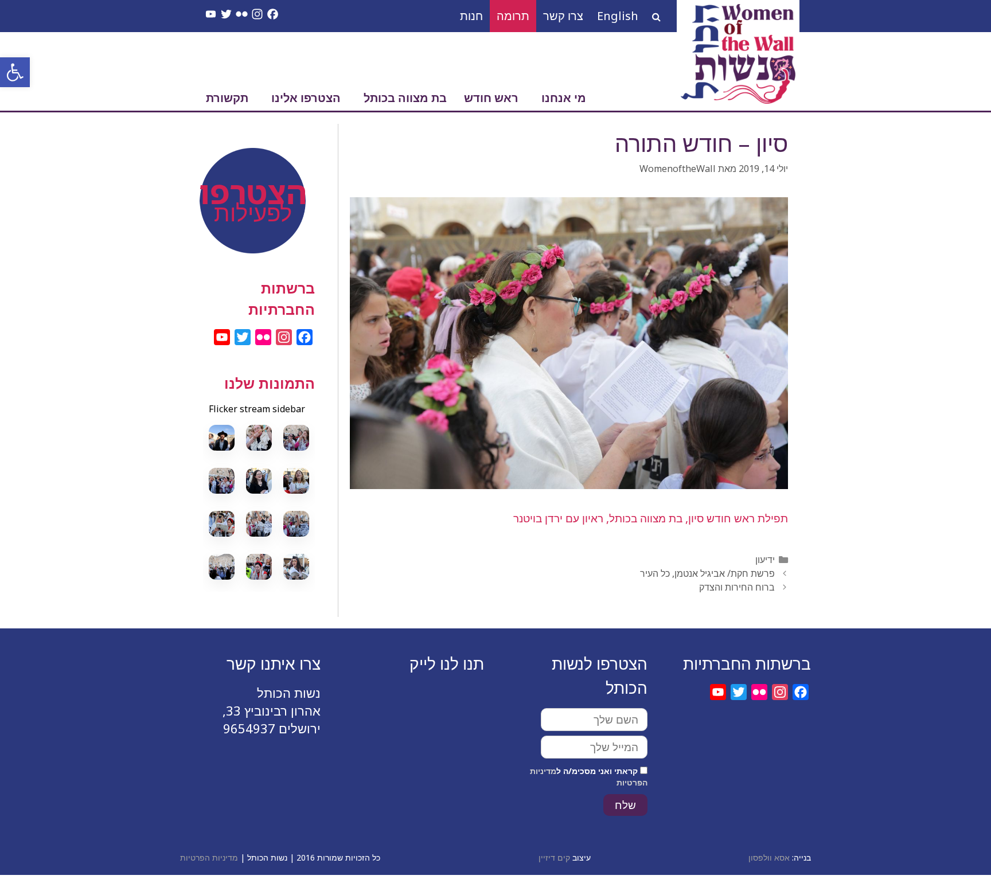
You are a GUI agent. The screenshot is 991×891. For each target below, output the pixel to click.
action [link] (259, 179)
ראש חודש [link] (491, 97)
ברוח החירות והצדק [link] (737, 587)
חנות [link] (471, 16)
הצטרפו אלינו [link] (306, 97)
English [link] (617, 16)
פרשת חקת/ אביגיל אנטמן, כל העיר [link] (707, 573)
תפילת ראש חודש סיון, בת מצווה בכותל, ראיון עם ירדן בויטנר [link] (650, 518)
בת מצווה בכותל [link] (405, 97)
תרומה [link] (513, 16)
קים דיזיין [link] (554, 857)
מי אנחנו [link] (563, 97)
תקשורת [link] (227, 97)
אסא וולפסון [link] (769, 857)
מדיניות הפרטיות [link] (209, 857)
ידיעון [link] (765, 559)
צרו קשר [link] (563, 16)
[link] (15, 72)
